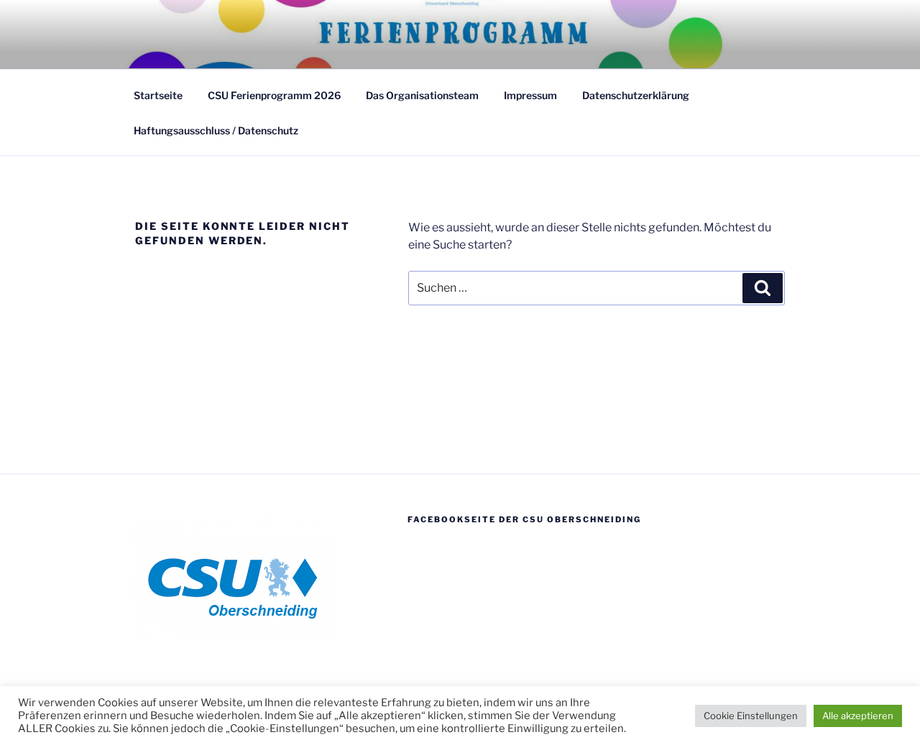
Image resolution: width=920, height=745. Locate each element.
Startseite (158, 95)
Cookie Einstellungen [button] (751, 715)
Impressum (530, 95)
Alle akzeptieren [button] (857, 715)
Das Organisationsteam (422, 95)
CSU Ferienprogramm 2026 (274, 95)
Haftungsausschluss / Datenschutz (216, 130)
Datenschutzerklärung (635, 95)
